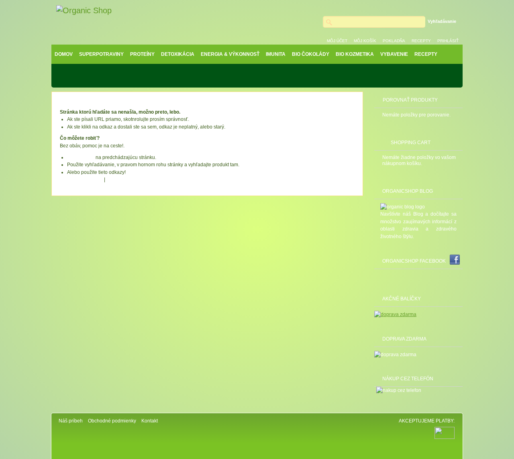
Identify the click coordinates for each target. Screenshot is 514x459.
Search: (318, 20)
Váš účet (117, 179)
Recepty (421, 41)
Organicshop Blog (407, 191)
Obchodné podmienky (112, 421)
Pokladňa (394, 41)
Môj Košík (365, 41)
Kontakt (149, 421)
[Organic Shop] (84, 10)
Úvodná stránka (84, 179)
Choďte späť (80, 157)
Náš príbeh (71, 421)
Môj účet (337, 41)
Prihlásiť (448, 41)
